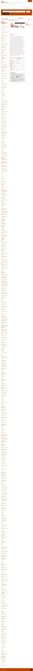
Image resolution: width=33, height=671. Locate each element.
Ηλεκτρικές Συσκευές (4, 64)
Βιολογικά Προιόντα (4, 121)
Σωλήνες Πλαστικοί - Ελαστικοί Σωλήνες (4, 480)
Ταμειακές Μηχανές (4, 104)
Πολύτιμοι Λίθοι (3, 429)
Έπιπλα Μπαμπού (3, 595)
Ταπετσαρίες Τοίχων (4, 494)
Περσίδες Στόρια (3, 420)
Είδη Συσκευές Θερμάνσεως (3, 193)
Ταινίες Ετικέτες (3, 491)
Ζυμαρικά (2, 270)
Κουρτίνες (2, 358)
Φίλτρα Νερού (3, 526)
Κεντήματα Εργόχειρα (4, 337)
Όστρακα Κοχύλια (3, 412)
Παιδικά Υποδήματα (4, 413)
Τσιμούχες (2, 513)
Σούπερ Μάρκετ (3, 85)
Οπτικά (2, 80)
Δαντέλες (2, 180)
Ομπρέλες (2, 404)
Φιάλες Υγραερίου (3, 524)
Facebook (31, 669)
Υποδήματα (2, 89)
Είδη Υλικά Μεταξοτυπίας (3, 202)
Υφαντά (2, 523)
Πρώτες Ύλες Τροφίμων (4, 447)
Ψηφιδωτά (2, 572)
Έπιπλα (2, 60)
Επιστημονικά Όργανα (4, 259)
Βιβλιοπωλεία (3, 39)
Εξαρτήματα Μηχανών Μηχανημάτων (4, 209)
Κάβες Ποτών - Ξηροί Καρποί (4, 71)
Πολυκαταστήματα (3, 83)
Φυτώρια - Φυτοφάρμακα (3, 93)
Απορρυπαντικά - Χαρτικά (3, 37)
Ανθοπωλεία (3, 33)
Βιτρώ (2, 173)
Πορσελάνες (3, 598)
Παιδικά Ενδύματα (3, 597)
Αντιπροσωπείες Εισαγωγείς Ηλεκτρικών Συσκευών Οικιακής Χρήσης (4, 162)
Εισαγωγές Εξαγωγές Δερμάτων (4, 205)
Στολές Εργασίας (3, 243)
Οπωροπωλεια (3, 95)
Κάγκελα (2, 299)
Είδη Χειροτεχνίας (3, 590)
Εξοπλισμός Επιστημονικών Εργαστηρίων (3, 219)
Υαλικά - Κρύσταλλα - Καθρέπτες (4, 87)
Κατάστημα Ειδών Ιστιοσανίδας (3, 638)
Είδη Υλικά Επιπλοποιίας (3, 198)
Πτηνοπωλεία (3, 456)
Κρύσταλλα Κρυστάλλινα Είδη (3, 363)
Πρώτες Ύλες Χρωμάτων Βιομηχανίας (4, 454)
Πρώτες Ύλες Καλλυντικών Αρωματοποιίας (3, 445)
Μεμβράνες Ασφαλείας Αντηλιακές (4, 388)
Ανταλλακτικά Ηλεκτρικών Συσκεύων (4, 574)
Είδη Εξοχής (3, 186)
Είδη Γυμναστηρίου (4, 125)
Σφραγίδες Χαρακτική (4, 487)
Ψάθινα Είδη (3, 562)
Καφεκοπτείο (3, 582)
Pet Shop (2, 30)
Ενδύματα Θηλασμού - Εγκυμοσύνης (4, 654)
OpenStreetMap (20, 81)
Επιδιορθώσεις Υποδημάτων (3, 58)
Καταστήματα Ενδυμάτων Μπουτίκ (4, 317)
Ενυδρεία (2, 206)
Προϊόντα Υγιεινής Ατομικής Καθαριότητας (4, 438)
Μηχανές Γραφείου (4, 392)
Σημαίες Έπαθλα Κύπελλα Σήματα (3, 475)
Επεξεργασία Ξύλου (4, 252)
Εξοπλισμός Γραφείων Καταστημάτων (4, 214)
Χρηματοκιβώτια (3, 116)
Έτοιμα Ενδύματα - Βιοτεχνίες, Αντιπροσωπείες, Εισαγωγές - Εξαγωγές (4, 158)
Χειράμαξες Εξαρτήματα (4, 551)
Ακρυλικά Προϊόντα (4, 147)
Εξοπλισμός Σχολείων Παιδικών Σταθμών (4, 235)
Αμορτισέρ (2, 648)
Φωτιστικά (2, 99)
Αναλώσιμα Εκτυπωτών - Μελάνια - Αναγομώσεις (4, 593)
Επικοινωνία (20, 2)
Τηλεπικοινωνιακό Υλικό (3, 505)
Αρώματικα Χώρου (3, 652)
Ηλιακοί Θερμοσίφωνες (4, 274)
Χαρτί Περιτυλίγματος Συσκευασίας (4, 547)
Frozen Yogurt (3, 602)
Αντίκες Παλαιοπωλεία (4, 155)
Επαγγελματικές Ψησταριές (3, 246)
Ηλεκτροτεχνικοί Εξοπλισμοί (3, 272)
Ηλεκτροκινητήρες (3, 288)
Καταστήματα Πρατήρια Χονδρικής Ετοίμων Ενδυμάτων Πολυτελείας (4, 326)
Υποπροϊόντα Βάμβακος (4, 580)
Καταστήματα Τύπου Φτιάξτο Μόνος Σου (4, 330)
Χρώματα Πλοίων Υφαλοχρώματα (3, 559)
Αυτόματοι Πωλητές (4, 171)
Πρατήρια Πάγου (3, 432)
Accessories (2, 25)
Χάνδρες (2, 543)
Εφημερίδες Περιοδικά (4, 266)
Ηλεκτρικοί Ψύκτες (3, 286)
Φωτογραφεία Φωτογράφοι (3, 535)
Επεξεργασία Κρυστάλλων (3, 250)
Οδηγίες (24, 2)
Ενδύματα (2, 53)
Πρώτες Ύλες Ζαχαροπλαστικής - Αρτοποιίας (3, 441)
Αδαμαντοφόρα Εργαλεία (3, 143)
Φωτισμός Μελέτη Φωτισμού (3, 532)
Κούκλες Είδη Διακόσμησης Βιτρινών (4, 356)
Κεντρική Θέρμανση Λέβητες (4, 629)
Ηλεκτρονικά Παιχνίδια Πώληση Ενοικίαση (4, 293)
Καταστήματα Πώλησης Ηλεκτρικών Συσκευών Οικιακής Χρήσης (4, 320)
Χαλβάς (2, 539)
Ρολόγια (2, 467)
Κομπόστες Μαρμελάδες (3, 349)
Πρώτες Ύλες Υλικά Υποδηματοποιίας (3, 449)
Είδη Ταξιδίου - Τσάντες (3, 51)
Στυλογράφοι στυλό (4, 486)
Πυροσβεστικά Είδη (4, 102)
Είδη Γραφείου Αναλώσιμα (3, 184)
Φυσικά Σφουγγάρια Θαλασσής (4, 635)
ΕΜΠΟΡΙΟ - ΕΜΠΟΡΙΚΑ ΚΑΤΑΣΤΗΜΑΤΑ (3, 23)
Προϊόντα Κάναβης (3, 608)
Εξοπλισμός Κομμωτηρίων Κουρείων (3, 226)
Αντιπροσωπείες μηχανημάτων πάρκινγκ (4, 166)
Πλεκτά (2, 427)
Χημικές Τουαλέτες (3, 553)
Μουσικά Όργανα (3, 78)
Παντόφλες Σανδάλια (4, 417)
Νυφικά (2, 586)
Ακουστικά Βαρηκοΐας (4, 26)
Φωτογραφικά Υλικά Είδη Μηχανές (4, 537)
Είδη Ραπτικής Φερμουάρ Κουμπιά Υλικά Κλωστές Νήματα (4, 190)
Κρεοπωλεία (3, 75)
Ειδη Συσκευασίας (3, 633)
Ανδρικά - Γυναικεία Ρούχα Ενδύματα (4, 153)
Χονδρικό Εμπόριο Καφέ (3, 621)
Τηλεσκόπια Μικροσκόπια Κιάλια (4, 508)
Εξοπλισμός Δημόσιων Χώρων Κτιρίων (4, 217)
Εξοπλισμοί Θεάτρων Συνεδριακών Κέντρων (4, 211)
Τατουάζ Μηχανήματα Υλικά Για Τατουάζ (4, 499)
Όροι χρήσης (16, 2)
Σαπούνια (2, 470)
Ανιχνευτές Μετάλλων (4, 35)
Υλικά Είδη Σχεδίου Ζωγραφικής (4, 521)
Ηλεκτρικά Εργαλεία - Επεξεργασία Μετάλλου (4, 282)
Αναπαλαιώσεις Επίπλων (3, 624)
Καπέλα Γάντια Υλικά (4, 311)
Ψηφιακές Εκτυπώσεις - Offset (4, 570)
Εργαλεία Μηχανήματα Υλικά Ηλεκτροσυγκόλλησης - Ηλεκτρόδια (4, 263)
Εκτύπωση (30, 19)
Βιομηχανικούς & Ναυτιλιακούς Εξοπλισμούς (3, 657)
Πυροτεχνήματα (3, 137)
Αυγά (2, 663)
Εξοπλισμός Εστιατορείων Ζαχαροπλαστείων (3, 223)
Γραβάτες (2, 176)
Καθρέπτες (2, 301)
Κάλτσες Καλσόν (3, 304)
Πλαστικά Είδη (3, 422)
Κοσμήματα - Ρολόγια (4, 73)
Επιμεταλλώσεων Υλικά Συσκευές (4, 254)
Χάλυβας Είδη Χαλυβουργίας (3, 541)
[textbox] (14, 11)
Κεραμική (2, 340)
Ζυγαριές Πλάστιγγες (4, 268)
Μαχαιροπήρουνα (3, 383)
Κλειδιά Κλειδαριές (3, 342)
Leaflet (15, 81)
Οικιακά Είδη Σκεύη (4, 402)
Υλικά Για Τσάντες (3, 640)
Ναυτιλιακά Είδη (3, 135)
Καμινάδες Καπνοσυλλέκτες (3, 309)
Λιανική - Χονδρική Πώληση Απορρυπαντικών (3, 373)
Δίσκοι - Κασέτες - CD (4, 43)
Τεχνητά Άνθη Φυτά (4, 503)
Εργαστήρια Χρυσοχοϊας (3, 109)
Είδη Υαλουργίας (3, 195)
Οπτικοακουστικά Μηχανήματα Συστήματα (3, 407)
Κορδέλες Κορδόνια (4, 352)
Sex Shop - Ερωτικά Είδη (4, 62)
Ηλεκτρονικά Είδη (3, 114)
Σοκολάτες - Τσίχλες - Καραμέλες (4, 478)
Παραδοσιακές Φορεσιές (3, 612)
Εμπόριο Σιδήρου (3, 641)
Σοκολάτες (2, 631)
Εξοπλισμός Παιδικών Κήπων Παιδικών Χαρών (4, 232)
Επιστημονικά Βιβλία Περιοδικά (4, 257)
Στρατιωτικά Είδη (3, 484)
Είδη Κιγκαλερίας (3, 123)
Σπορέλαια (2, 482)
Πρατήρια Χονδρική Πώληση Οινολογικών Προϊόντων (4, 435)
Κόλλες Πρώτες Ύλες (4, 346)
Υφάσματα (2, 91)
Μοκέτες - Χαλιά (3, 128)
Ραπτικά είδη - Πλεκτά (4, 111)
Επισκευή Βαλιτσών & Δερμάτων (4, 619)
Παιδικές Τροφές (3, 415)
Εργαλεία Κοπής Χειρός (4, 260)
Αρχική (10, 2)
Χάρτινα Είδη (3, 549)
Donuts (2, 645)
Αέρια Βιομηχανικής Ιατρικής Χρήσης (4, 145)
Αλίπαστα (2, 149)
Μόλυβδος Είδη (3, 395)
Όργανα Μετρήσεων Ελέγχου (4, 410)
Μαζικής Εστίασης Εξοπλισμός (3, 380)
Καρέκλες (2, 313)
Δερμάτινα (2, 41)
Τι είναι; (13, 2)
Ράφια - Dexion (3, 463)
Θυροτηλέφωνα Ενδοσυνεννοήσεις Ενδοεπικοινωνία (4, 277)
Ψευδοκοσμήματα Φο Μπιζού (4, 565)
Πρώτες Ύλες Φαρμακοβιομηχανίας (4, 452)
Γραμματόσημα (3, 178)
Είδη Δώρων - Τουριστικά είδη (3, 47)
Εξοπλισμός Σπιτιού (4, 126)
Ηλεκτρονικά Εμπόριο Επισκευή (4, 290)
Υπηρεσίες (14, 4)
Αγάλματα (2, 140)
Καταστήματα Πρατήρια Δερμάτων (4, 323)
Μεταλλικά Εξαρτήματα (4, 390)
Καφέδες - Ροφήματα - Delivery (4, 335)
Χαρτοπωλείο (3, 665)
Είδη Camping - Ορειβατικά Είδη (3, 616)
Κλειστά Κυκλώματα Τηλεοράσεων (4, 344)
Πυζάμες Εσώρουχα (4, 458)
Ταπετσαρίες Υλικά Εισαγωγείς (3, 497)
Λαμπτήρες (2, 370)
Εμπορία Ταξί (3, 600)
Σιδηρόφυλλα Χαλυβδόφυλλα (3, 473)
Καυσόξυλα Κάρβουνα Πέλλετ (4, 332)
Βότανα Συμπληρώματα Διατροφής (4, 606)
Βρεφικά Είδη (3, 588)
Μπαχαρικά (2, 399)
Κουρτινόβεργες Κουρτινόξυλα (3, 361)
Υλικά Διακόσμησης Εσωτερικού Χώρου (4, 518)
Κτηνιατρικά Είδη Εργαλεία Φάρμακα (3, 366)
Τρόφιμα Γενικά (3, 510)
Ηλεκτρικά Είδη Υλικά (4, 279)
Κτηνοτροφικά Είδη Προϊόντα (4, 368)
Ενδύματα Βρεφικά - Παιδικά (4, 56)
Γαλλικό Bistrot (3, 661)
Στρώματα (2, 97)
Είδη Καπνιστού (3, 49)
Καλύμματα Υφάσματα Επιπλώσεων (4, 307)
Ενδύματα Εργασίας (4, 118)
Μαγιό (2, 377)
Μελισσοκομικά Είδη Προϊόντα (4, 386)
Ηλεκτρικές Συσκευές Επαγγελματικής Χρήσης (4, 284)
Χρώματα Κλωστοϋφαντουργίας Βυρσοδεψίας (4, 556)
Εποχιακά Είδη (3, 130)
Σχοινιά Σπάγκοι (3, 489)
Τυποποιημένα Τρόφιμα (3, 516)
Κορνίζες (2, 354)
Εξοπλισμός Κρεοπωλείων (3, 229)
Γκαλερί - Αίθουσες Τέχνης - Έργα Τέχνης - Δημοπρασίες (4, 133)
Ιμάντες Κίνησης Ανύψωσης (3, 297)
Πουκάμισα (2, 431)
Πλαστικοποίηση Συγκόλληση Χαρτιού (4, 584)
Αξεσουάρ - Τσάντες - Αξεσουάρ (4, 577)
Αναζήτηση (6, 13)
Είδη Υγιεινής (3, 28)
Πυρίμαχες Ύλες (3, 460)
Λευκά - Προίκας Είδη (4, 76)
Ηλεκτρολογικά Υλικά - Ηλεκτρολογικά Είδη (4, 67)
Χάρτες (2, 545)
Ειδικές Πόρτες (3, 643)
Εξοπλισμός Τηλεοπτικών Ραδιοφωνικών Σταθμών (3, 239)
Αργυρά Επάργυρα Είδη (4, 169)
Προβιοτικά (2, 650)
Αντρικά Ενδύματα (3, 614)
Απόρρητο (10, 4)
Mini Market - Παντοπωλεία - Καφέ (4, 106)
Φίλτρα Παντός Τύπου (4, 528)
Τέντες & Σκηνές (3, 501)
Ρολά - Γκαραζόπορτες (4, 465)
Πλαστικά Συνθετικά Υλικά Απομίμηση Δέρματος (4, 425)
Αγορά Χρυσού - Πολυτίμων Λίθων (3, 627)
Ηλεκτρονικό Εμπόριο (4, 295)
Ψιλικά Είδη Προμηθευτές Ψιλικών (4, 567)
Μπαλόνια (2, 397)
